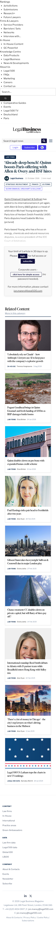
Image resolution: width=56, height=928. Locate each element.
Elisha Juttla (21, 569)
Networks (9, 32)
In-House (5, 40)
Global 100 (7, 852)
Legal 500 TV (11, 110)
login (22, 256)
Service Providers (13, 24)
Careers (8, 82)
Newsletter (7, 879)
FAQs (6, 74)
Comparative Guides (15, 103)
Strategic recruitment (17, 184)
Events (7, 106)
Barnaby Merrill (27, 781)
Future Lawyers (12, 17)
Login (15, 147)
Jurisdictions (11, 5)
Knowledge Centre (10, 51)
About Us (5, 67)
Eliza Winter (21, 419)
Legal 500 (9, 70)
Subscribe (29, 147)
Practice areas (9, 825)
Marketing (9, 78)
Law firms (10, 157)
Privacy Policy (29, 917)
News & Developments (16, 63)
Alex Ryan (21, 519)
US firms (46, 184)
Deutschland (11, 114)
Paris (6, 118)
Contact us (10, 86)
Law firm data (8, 842)
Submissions (11, 9)
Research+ (9, 13)
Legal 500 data (13, 781)
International (8, 820)
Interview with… (12, 36)
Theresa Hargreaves (24, 366)
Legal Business (12, 59)
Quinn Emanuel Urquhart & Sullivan (23, 189)
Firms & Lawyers (9, 21)
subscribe (28, 261)
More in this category (15, 313)
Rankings (5, 1)
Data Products (11, 55)
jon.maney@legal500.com (28, 290)
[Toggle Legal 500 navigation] (42, 147)
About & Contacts (11, 869)
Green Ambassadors (12, 830)
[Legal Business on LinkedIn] (25, 896)
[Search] (5, 98)
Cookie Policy (43, 917)
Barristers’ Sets (12, 28)
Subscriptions (28, 920)
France (35, 184)
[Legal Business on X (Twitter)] (30, 896)
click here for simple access (26, 274)
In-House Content (13, 44)
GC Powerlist (11, 47)
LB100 (5, 857)
